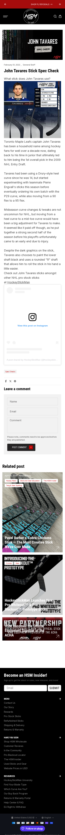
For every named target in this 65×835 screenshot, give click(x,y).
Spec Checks (10, 372)
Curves (9, 563)
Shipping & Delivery (14, 725)
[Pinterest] (15, 381)
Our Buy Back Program (16, 793)
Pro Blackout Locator (15, 755)
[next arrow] (60, 4)
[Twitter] (10, 381)
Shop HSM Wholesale (15, 741)
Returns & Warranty (14, 729)
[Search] (55, 16)
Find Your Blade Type (15, 784)
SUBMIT (54, 688)
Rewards (8, 711)
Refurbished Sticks (14, 720)
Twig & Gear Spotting (14, 485)
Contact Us (9, 702)
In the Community (13, 750)
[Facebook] (6, 381)
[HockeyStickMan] (31, 16)
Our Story (9, 707)
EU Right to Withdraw (15, 807)
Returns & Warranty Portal (17, 798)
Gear (17, 563)
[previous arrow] (5, 4)
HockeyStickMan (18, 282)
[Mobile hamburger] (5, 16)
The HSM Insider (50, 481)
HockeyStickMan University (18, 780)
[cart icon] (60, 16)
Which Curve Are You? (15, 789)
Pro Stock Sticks (12, 716)
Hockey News (11, 481)
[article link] (57, 548)
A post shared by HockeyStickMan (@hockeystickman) (34, 360)
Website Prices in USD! (16, 768)
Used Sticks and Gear (15, 763)
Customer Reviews (13, 746)
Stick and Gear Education (30, 481)
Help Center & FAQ (14, 802)
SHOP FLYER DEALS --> (32, 4)
